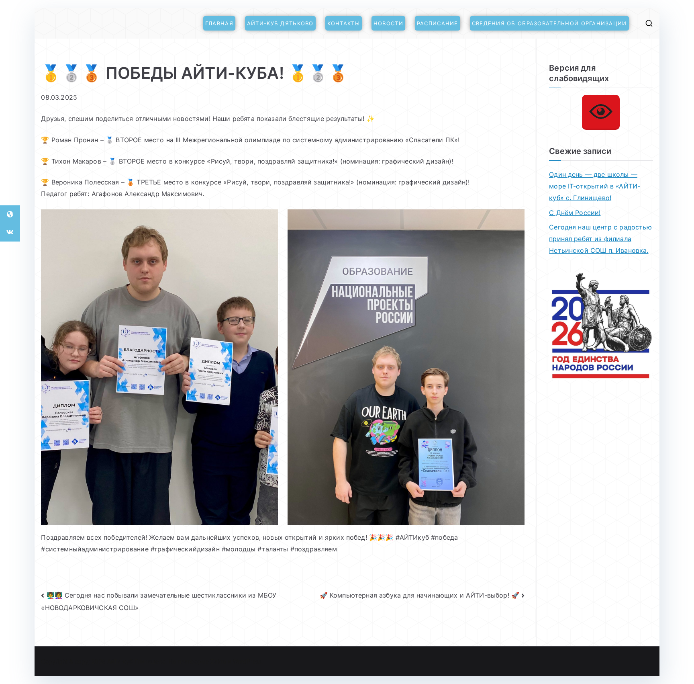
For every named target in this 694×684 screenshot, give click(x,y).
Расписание (437, 23)
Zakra (218, 661)
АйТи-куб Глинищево (136, 661)
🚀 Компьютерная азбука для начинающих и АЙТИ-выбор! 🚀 (419, 595)
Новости (388, 23)
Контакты (343, 23)
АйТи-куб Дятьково (280, 23)
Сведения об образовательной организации (549, 23)
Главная (219, 23)
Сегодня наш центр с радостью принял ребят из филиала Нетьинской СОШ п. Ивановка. (600, 238)
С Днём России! (574, 213)
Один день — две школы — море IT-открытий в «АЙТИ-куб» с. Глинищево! (594, 186)
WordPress (247, 661)
